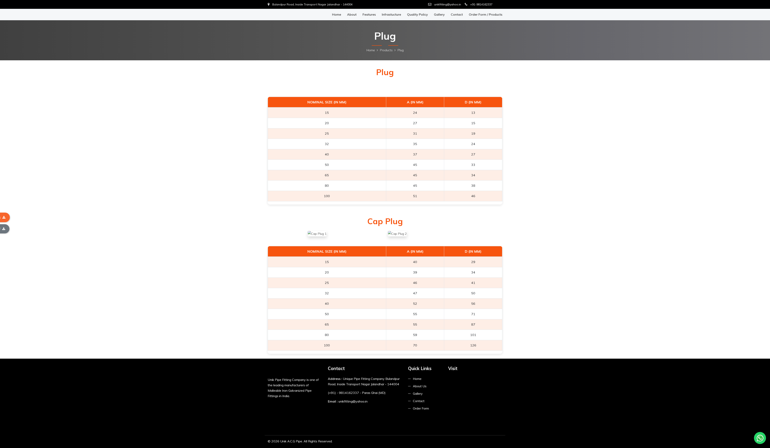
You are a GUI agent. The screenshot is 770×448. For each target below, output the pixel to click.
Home (336, 14)
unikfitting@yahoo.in (447, 4)
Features (369, 14)
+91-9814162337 (480, 4)
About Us (420, 386)
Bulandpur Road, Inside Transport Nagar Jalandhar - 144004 (312, 4)
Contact (457, 14)
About (352, 14)
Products (386, 50)
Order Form (421, 408)
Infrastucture (391, 14)
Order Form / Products (485, 14)
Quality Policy (417, 14)
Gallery (439, 14)
